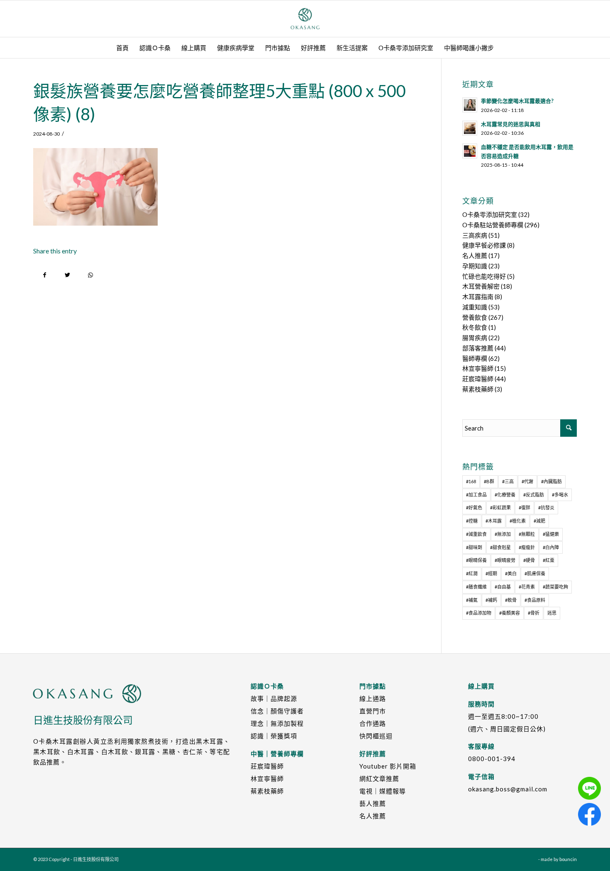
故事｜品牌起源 (274, 698)
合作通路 (372, 723)
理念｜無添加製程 (277, 723)
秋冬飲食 (474, 327)
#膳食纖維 (476, 586)
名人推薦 (474, 255)
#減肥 (539, 520)
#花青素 (527, 586)
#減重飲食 (476, 534)
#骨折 (533, 613)
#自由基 (503, 586)
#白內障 (551, 547)
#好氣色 (474, 507)
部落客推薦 (477, 348)
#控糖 (472, 520)
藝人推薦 (372, 803)
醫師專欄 (474, 358)
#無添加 (503, 534)
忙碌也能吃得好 (484, 276)
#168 (471, 481)
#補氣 (472, 600)
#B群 (489, 481)
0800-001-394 (491, 758)
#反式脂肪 (533, 494)
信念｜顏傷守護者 (277, 711)
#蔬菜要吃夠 (555, 586)
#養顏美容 (509, 613)
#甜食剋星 (500, 547)
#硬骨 (529, 560)
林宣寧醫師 (477, 368)
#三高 (508, 481)
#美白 (511, 573)
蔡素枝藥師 (477, 389)
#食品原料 (535, 600)
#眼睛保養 (476, 560)
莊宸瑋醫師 (477, 378)
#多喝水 (560, 494)
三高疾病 (474, 235)
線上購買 (481, 686)
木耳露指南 (477, 296)
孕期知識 (474, 266)
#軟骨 (511, 600)
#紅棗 (548, 560)
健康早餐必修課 (484, 245)
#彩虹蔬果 (500, 507)
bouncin (568, 859)
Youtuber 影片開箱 (387, 766)
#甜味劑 (474, 547)
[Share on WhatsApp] (90, 275)
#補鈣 (491, 600)
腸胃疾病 (474, 337)
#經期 (491, 573)
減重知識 (474, 307)
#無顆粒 (527, 534)
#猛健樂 (551, 534)
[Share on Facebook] (44, 275)
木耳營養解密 (481, 286)
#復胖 (524, 507)
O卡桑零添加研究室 (489, 214)
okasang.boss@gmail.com (507, 789)
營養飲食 (474, 317)
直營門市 (372, 711)
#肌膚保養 (535, 573)
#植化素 (518, 520)
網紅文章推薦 (379, 778)
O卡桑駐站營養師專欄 (492, 225)
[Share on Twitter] (67, 275)
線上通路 (372, 698)
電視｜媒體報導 (382, 791)
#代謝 (527, 481)
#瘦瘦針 (527, 547)
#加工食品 (476, 494)
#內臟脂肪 (551, 481)
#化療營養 (505, 494)
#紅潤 (472, 573)
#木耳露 (494, 520)
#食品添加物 (478, 613)
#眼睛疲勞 (505, 560)
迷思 (551, 613)
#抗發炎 (546, 507)
